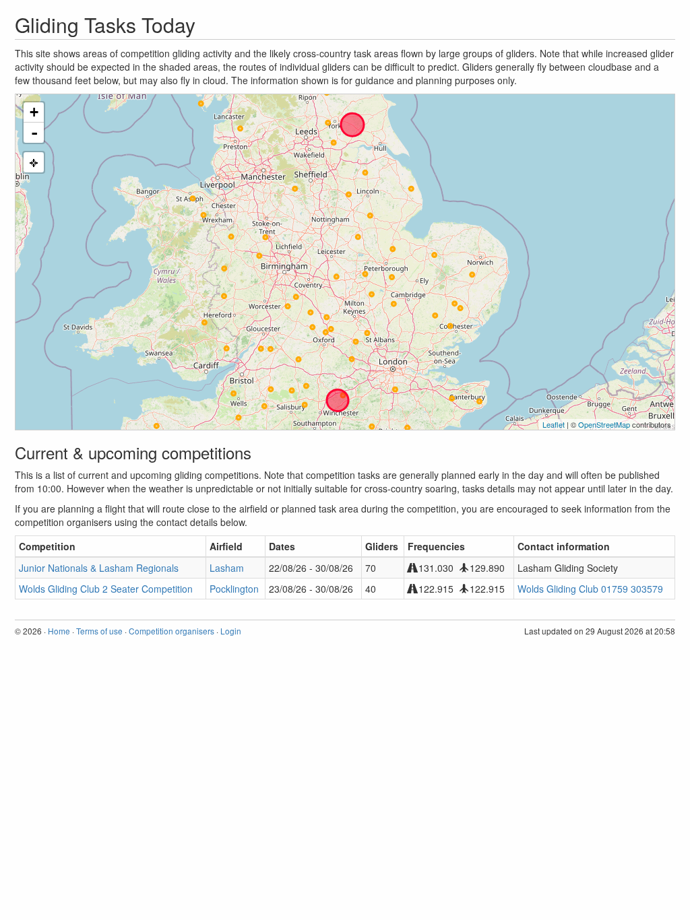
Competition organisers (171, 630)
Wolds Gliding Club (558, 588)
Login (230, 630)
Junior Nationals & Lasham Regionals (99, 567)
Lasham (227, 567)
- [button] (34, 132)
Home (59, 630)
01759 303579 (632, 588)
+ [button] (34, 112)
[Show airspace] (34, 162)
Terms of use (99, 630)
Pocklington (234, 588)
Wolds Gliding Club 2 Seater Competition (106, 588)
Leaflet (553, 424)
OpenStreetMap (604, 424)
